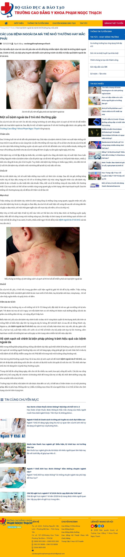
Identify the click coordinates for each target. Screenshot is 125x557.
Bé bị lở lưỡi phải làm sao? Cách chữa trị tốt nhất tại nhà (112, 111)
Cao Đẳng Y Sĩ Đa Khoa (70, 526)
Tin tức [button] (83, 23)
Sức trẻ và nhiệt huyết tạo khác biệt (104, 53)
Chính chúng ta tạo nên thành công (104, 60)
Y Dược (12, 28)
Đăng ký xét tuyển (113, 23)
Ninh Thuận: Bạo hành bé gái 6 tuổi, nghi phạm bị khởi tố (113, 163)
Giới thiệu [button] (19, 23)
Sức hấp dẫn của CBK (98, 67)
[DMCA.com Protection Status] (14, 527)
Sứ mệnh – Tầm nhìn (98, 74)
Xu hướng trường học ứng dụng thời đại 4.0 (106, 44)
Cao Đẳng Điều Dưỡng (70, 532)
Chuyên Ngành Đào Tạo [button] (64, 23)
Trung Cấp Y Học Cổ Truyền (72, 541)
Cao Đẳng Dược (67, 529)
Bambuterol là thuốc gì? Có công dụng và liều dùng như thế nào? (113, 145)
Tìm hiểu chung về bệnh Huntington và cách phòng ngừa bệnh (112, 90)
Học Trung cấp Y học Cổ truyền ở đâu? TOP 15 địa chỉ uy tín (113, 176)
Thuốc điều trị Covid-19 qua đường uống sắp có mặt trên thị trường (113, 122)
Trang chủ (4, 28)
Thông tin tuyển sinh (38, 23)
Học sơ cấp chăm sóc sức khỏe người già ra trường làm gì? (112, 100)
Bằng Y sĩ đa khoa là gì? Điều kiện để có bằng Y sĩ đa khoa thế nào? (113, 155)
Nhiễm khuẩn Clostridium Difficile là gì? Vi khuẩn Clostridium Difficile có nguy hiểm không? (113, 133)
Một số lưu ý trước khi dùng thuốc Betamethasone (113, 184)
